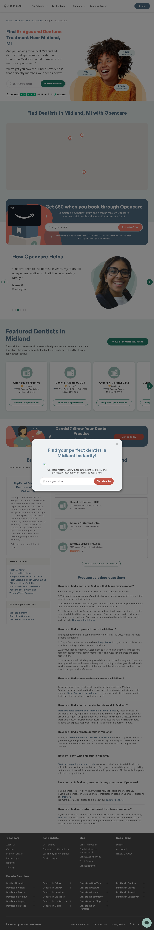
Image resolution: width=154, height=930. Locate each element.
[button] (104, 481)
